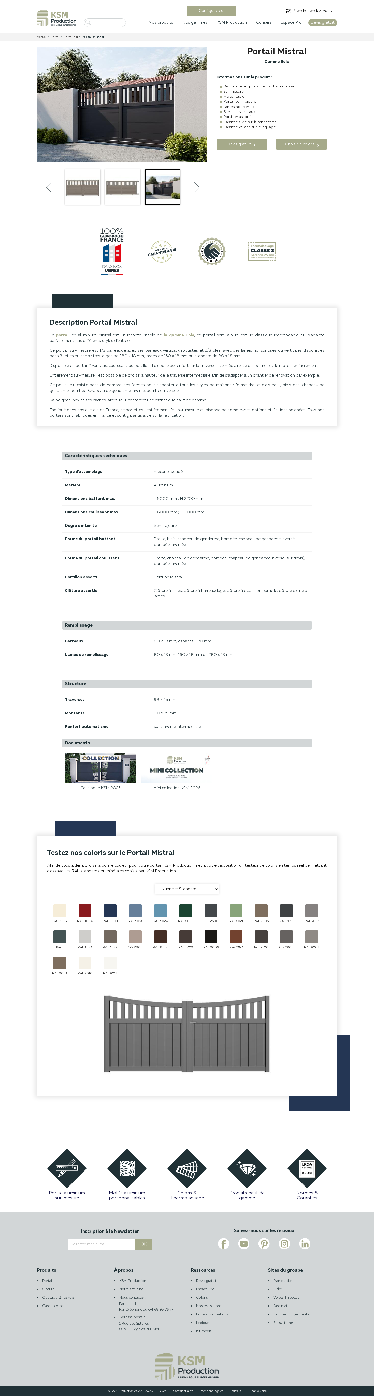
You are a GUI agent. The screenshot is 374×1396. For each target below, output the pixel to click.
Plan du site (282, 1281)
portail (62, 335)
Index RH (237, 1391)
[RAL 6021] (236, 910)
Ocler (277, 1289)
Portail (47, 1281)
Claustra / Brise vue (58, 1297)
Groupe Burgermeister (292, 1314)
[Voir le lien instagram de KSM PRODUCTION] (284, 1243)
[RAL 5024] (160, 910)
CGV (163, 1391)
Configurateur (212, 11)
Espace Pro (205, 1289)
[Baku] (59, 936)
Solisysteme (283, 1323)
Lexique (202, 1323)
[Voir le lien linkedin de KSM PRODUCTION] (304, 1243)
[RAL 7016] (286, 910)
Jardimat (280, 1306)
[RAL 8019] (185, 936)
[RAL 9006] (311, 936)
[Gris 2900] (286, 936)
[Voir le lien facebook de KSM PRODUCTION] (223, 1243)
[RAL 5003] (110, 910)
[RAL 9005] (211, 936)
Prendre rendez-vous (312, 11)
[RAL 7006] (261, 910)
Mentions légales (211, 1391)
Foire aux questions (212, 1314)
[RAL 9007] (59, 963)
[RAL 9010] (85, 963)
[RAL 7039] (110, 936)
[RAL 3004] (85, 910)
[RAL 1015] (59, 910)
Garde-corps (52, 1306)
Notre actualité (131, 1289)
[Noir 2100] (261, 936)
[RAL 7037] (311, 910)
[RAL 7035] (85, 936)
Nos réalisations (208, 1306)
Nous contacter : (132, 1301)
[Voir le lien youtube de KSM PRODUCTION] (243, 1243)
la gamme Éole (179, 335)
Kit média (204, 1331)
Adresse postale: (139, 1323)
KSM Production (132, 1281)
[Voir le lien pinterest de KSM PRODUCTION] (264, 1243)
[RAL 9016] (110, 963)
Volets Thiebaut (286, 1297)
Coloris (202, 1297)
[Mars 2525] (236, 936)
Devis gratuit (206, 1281)
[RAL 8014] (160, 936)
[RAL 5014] (135, 910)
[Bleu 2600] (211, 910)
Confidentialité (183, 1391)
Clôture (48, 1289)
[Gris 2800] (135, 936)
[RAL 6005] (185, 910)
